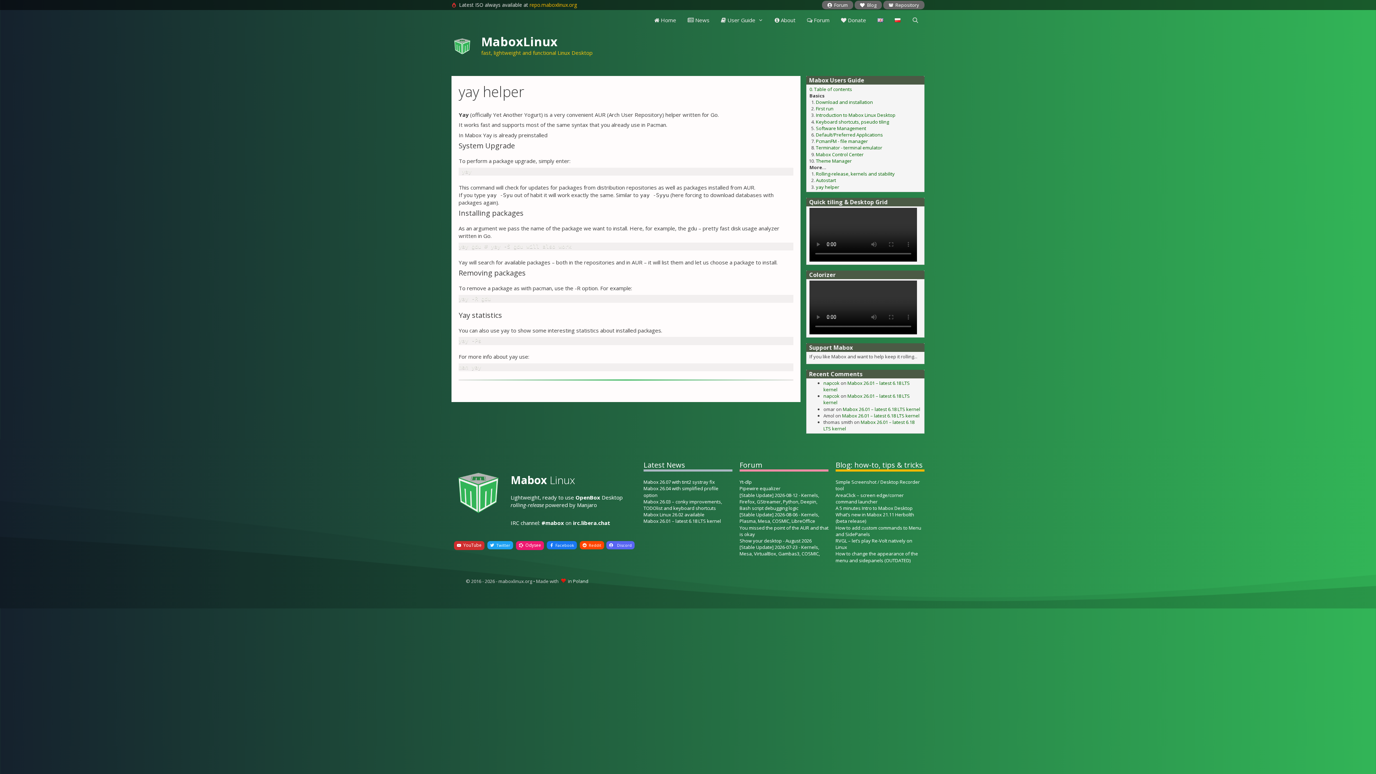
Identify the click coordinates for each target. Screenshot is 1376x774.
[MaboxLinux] (462, 44)
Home (667, 20)
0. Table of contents (830, 89)
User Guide (740, 20)
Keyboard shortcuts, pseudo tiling (852, 122)
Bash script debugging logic (769, 508)
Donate (856, 20)
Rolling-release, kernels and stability (855, 174)
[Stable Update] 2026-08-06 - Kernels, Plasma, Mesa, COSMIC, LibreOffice (779, 517)
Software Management (841, 128)
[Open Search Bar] (915, 20)
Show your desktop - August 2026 (776, 541)
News (702, 20)
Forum (821, 20)
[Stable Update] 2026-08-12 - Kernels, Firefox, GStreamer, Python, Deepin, (779, 498)
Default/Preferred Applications (849, 135)
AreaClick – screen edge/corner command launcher (870, 498)
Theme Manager (834, 161)
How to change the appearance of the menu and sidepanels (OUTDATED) (877, 556)
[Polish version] (897, 20)
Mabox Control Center (840, 154)
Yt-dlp (746, 482)
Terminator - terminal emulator (849, 147)
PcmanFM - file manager (842, 141)
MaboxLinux (519, 41)
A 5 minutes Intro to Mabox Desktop (874, 508)
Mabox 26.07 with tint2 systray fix (679, 482)
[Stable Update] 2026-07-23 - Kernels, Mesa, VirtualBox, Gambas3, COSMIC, (780, 550)
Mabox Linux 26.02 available (674, 514)
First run (824, 108)
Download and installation (844, 102)
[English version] (880, 20)
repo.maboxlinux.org (553, 4)
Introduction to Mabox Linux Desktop (855, 115)
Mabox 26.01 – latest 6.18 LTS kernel (881, 409)
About (787, 20)
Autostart (826, 180)
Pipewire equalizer (760, 488)
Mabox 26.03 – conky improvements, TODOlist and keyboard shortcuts (683, 504)
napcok (831, 383)
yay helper (827, 187)
